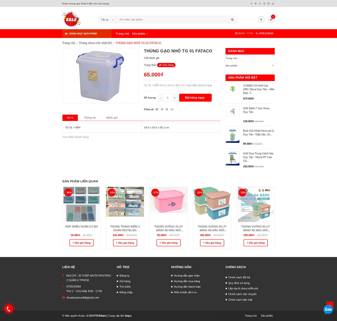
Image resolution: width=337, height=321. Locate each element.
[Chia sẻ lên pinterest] (167, 109)
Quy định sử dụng (239, 282)
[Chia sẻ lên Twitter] (162, 109)
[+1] (172, 109)
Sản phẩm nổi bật (242, 77)
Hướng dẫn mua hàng (187, 281)
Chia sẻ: (149, 109)
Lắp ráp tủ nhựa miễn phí (243, 288)
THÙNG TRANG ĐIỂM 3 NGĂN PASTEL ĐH (125, 228)
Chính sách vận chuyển (242, 294)
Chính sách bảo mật (240, 299)
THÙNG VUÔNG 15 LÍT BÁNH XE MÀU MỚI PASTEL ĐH (168, 228)
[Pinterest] (264, 3)
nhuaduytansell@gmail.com (82, 297)
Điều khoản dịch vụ (185, 292)
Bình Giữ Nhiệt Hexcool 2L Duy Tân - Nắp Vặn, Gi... (258, 132)
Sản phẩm (139, 33)
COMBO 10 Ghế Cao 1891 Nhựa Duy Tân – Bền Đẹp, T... (258, 89)
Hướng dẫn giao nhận (187, 275)
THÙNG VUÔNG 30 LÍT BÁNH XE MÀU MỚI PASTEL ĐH (212, 228)
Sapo (128, 315)
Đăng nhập (126, 292)
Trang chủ (122, 33)
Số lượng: (150, 97)
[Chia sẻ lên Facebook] (157, 109)
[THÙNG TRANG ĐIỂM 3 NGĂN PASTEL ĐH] (125, 204)
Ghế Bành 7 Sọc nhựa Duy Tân (256, 110)
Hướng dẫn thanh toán (187, 286)
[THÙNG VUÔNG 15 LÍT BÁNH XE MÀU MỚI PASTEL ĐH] (168, 204)
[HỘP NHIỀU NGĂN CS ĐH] (81, 204)
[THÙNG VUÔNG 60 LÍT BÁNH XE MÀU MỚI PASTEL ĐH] (256, 204)
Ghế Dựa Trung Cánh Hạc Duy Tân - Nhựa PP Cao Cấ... (258, 157)
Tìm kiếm (125, 286)
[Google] (260, 3)
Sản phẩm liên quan (80, 181)
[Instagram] (268, 3)
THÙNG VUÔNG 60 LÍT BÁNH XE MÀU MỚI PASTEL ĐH (255, 228)
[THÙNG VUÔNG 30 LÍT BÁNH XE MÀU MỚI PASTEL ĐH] (212, 204)
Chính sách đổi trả (239, 277)
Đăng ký (125, 275)
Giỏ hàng (125, 281)
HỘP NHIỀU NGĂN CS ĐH (81, 226)
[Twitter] (256, 3)
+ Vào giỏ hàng (81, 242)
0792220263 (266, 33)
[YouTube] (273, 3)
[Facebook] (251, 3)
